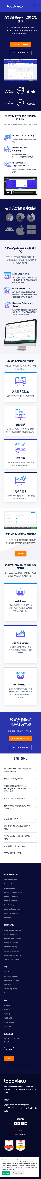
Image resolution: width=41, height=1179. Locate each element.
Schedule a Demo (20, 53)
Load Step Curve (20, 274)
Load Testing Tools (11, 934)
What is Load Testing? (12, 930)
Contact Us (8, 884)
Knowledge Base (10, 879)
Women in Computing (12, 896)
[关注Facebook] (15, 1123)
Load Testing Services (12, 909)
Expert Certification (11, 913)
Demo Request (9, 888)
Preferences (17, 1173)
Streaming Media (10, 989)
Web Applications (10, 976)
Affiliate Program (10, 900)
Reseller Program (10, 905)
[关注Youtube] (25, 1123)
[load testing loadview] (20, 81)
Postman (7, 984)
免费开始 (20, 553)
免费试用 (9, 1058)
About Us (7, 917)
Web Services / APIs (11, 980)
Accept (6, 1173)
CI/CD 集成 (8, 1026)
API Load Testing (10, 947)
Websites (7, 972)
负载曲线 (7, 1005)
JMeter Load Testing (11, 959)
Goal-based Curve (21, 288)
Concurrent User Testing (13, 951)
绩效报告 (7, 1014)
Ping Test (7, 1042)
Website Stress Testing (12, 938)
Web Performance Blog (13, 892)
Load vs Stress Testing (12, 955)
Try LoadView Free (20, 739)
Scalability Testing (11, 942)
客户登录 (9, 1050)
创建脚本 (7, 1010)
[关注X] (18, 1123)
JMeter (6, 993)
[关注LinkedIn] (22, 1123)
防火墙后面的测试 (10, 1022)
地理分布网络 (8, 1018)
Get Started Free (20, 44)
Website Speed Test (11, 1039)
